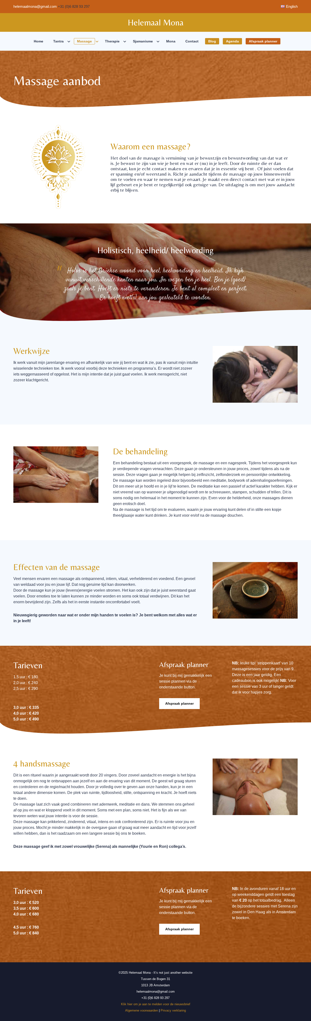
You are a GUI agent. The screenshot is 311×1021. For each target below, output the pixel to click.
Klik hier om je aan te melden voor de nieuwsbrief (155, 1004)
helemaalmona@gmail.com (35, 6)
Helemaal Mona (155, 22)
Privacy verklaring (173, 1010)
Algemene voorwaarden (141, 1010)
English (292, 6)
